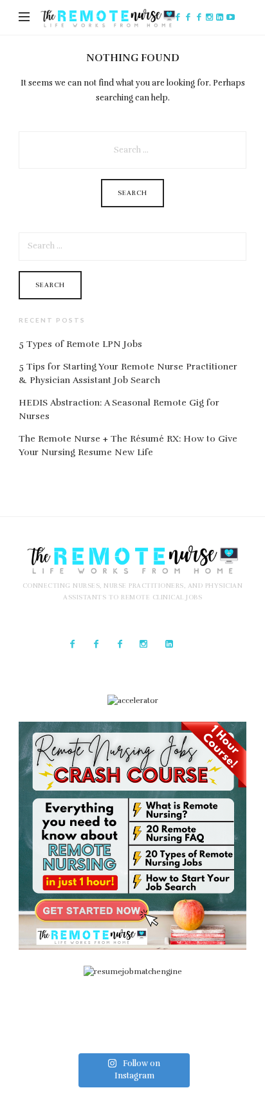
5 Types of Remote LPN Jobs (80, 344)
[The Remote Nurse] (107, 18)
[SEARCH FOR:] (132, 142)
